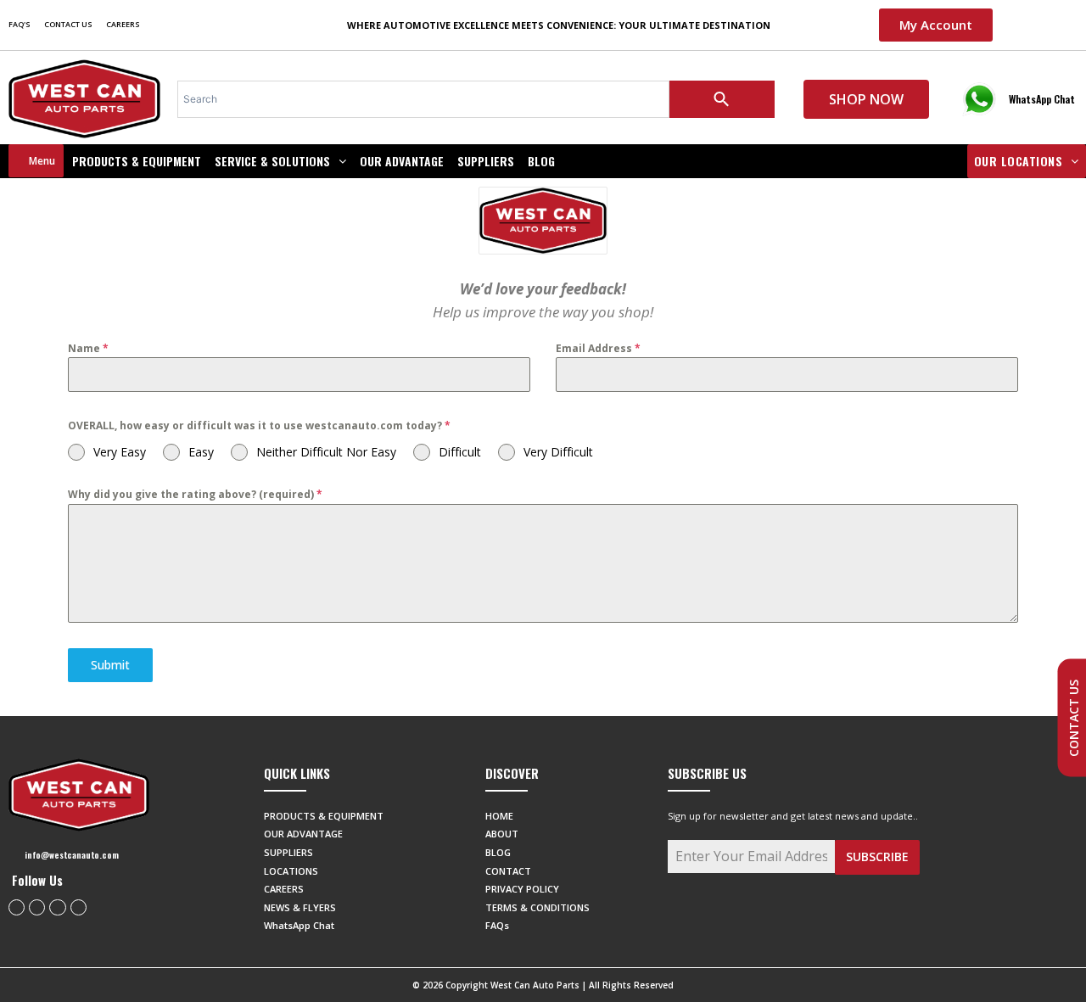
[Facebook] (16, 907)
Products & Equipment (136, 161)
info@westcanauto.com (72, 854)
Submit (110, 665)
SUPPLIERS (485, 161)
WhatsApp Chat (1042, 99)
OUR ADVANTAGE (402, 161)
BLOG (541, 161)
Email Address (598, 348)
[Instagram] (37, 907)
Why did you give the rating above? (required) (195, 494)
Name (88, 348)
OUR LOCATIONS (1018, 161)
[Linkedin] (78, 907)
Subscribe (877, 856)
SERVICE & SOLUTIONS (272, 161)
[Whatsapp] (57, 907)
